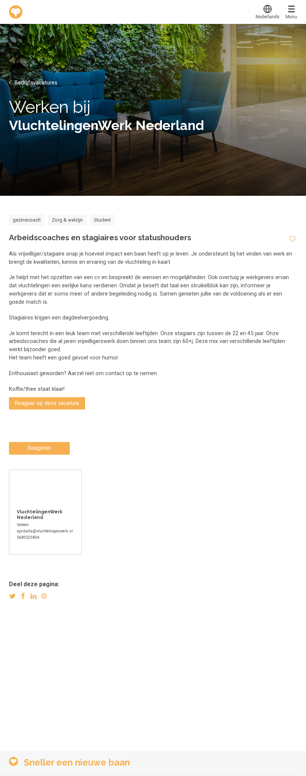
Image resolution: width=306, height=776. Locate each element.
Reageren (39, 448)
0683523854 (28, 537)
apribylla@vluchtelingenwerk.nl (45, 531)
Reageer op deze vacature (47, 403)
